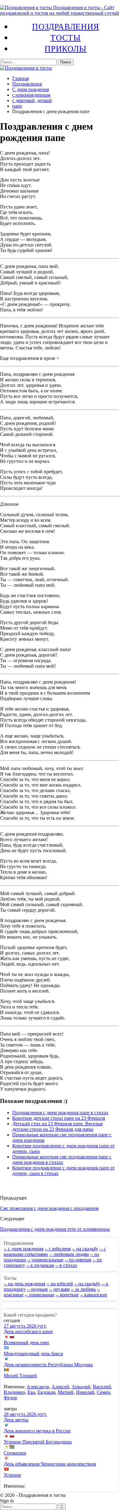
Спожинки (15, 1452)
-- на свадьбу (85, 1248)
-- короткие (67, 1294)
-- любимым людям (69, 1254)
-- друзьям (59, 1289)
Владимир (14, 1392)
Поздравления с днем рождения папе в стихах (60, 1112)
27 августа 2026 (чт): (25, 1326)
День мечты (16, 1419)
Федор (10, 1397)
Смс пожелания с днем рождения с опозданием (49, 1208)
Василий (102, 1386)
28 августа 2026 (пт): (25, 1414)
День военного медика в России (37, 1430)
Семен (103, 1392)
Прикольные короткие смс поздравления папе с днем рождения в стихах (61, 1159)
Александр (38, 1386)
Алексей (60, 1386)
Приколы (65, 48)
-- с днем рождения (23, 1248)
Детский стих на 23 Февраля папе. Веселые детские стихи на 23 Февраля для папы (57, 1126)
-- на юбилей (59, 1283)
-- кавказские (93, 1294)
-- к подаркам (40, 1265)
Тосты (65, 37)
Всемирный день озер (26, 1342)
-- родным (37, 1289)
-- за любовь (83, 1289)
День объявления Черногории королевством (50, 1463)
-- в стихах (66, 1265)
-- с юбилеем (58, 1248)
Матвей (66, 1392)
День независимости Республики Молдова (48, 1364)
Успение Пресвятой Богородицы (38, 1441)
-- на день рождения (24, 1283)
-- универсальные (45, 1259)
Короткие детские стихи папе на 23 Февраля (58, 1118)
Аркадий (81, 1386)
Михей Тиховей (20, 1375)
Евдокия (46, 1392)
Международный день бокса (33, 1353)
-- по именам (78, 1259)
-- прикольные (39, 1294)
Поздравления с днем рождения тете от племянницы (55, 1229)
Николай (85, 1392)
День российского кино (28, 1331)
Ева (31, 1392)
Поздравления (65, 26)
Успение (12, 1475)
